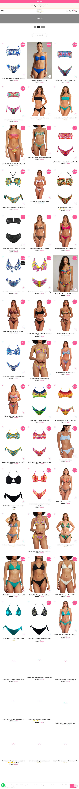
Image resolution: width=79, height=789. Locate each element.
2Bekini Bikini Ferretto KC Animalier (39, 248)
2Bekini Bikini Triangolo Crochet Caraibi (14, 595)
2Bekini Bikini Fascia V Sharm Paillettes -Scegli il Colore (13, 249)
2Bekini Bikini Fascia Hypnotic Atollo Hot (13, 163)
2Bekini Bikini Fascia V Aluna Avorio (39, 201)
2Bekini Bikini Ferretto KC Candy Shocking (39, 292)
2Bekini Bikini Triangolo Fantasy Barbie (13, 679)
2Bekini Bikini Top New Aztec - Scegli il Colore (39, 504)
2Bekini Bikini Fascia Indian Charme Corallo (65, 162)
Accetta (73, 786)
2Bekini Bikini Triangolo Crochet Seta (65, 595)
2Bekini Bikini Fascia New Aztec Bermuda (13, 207)
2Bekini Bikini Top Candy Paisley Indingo (13, 376)
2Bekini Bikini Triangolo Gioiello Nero (65, 723)
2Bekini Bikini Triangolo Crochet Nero (39, 595)
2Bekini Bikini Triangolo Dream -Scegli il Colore (65, 635)
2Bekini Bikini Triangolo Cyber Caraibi (13, 638)
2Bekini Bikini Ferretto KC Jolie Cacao (13, 331)
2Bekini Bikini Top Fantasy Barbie (13, 416)
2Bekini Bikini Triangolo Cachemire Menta (13, 545)
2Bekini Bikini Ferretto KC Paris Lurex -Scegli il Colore (39, 334)
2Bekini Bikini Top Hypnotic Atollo (39, 420)
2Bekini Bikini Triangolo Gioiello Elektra (13, 719)
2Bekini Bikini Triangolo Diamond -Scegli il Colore (39, 639)
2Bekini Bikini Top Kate (65, 460)
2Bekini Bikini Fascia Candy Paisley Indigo (13, 78)
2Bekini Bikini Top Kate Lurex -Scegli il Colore (13, 506)
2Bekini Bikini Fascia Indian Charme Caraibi (39, 157)
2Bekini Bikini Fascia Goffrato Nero (39, 118)
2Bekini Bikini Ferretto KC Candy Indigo (13, 292)
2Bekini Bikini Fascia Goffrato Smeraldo (65, 118)
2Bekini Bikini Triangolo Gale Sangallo (65, 679)
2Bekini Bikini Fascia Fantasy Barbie (13, 120)
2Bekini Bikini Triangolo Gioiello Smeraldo (13, 761)
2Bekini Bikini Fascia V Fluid (65, 207)
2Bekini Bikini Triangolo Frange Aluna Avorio (39, 677)
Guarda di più (39, 35)
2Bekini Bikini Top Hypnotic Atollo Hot (65, 420)
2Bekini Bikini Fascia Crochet (39, 80)
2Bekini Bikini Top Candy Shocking (39, 378)
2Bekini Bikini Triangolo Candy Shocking (39, 551)
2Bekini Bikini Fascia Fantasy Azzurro (65, 80)
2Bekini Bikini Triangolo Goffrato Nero (39, 761)
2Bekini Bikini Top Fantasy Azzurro (65, 372)
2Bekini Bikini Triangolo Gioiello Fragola (39, 719)
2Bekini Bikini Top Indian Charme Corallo (39, 462)
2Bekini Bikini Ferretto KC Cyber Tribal (65, 294)
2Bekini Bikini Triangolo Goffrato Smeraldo (65, 761)
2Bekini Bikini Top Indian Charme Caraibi (13, 462)
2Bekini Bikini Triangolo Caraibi (65, 545)
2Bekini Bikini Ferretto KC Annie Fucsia (65, 248)
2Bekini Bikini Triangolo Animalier (65, 502)
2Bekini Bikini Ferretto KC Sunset (65, 333)
